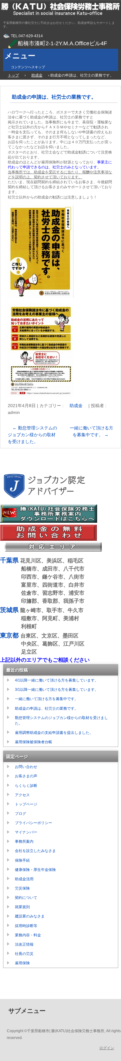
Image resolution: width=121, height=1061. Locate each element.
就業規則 (22, 907)
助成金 (76, 405)
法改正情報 (24, 944)
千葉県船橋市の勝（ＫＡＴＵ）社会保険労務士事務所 (60, 11)
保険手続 (22, 860)
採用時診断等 (26, 926)
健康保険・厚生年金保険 (35, 870)
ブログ (20, 813)
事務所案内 (24, 841)
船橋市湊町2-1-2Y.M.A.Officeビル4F (62, 43)
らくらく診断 (26, 786)
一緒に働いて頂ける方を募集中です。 (46, 699)
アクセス (22, 795)
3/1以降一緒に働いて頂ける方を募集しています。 (56, 689)
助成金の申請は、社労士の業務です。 (46, 708)
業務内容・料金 (28, 935)
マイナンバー (26, 832)
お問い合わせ (26, 767)
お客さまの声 (26, 776)
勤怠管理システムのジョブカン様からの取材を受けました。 (32, 434)
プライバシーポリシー (33, 823)
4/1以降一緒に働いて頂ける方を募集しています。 (56, 680)
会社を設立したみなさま (35, 851)
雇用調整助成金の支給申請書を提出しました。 (54, 732)
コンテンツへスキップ (28, 67)
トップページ (26, 804)
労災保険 (22, 888)
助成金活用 (24, 879)
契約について (26, 897)
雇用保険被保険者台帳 (33, 742)
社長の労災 (24, 954)
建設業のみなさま (30, 916)
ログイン (106, 1048)
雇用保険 (22, 963)
